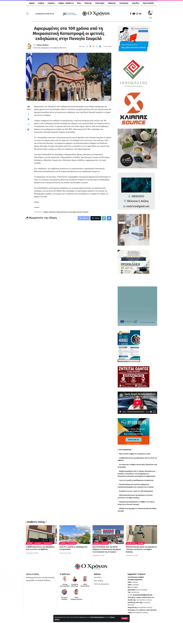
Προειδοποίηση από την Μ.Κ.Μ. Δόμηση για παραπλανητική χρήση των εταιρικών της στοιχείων (107, 549)
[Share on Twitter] (90, 46)
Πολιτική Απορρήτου (97, 617)
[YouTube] (134, 14)
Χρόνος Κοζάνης (43, 45)
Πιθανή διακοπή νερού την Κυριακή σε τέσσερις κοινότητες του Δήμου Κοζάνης (141, 549)
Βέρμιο (46, 212)
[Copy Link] (96, 46)
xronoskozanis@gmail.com (142, 595)
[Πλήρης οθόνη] (154, 412)
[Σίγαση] (151, 412)
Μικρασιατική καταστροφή (66, 212)
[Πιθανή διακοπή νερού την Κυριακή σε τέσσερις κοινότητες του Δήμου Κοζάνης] (141, 534)
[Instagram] (137, 14)
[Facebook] (130, 14)
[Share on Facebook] (87, 46)
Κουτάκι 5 (38, 543)
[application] (137, 403)
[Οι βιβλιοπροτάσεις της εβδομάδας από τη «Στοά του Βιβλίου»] (41, 534)
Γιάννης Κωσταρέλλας (65, 585)
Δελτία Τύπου (131, 543)
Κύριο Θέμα (71, 543)
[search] (27, 13)
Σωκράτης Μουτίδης (74, 585)
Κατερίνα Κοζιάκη (64, 598)
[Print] (100, 46)
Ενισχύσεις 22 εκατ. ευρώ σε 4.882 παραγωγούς (136, 491)
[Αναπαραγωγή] (120, 412)
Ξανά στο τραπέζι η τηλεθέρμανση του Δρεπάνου (136, 480)
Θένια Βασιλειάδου (85, 585)
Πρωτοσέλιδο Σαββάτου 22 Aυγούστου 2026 (134, 454)
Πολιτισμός (47, 543)
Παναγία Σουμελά (82, 212)
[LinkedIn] (140, 14)
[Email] (93, 46)
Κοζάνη (29, 543)
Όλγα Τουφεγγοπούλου (76, 598)
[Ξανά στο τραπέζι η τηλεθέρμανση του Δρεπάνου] (74, 534)
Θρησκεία (52, 212)
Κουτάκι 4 (105, 543)
